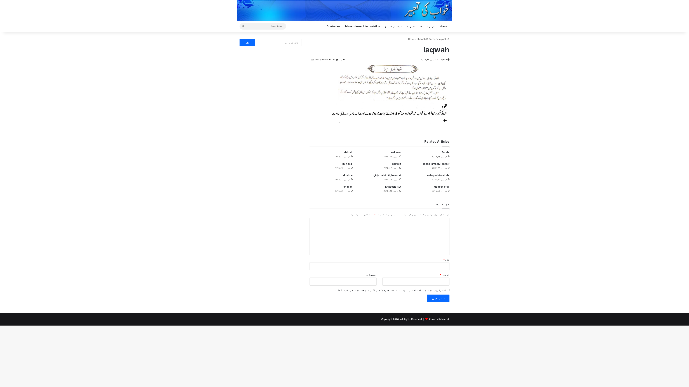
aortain (396, 163)
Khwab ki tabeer (437, 319)
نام (446, 259)
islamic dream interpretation (362, 26)
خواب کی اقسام (393, 26)
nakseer (396, 152)
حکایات (411, 26)
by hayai (347, 163)
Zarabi (445, 152)
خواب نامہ (429, 26)
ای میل (444, 274)
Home (443, 26)
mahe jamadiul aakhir (436, 163)
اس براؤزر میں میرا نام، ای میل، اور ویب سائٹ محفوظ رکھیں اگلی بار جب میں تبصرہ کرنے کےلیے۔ (389, 290)
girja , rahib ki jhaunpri (387, 175)
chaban (348, 186)
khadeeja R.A (393, 186)
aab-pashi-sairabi (438, 175)
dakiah (348, 152)
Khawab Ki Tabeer (427, 39)
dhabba (348, 175)
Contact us (333, 26)
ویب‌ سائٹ (371, 274)
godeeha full (441, 186)
